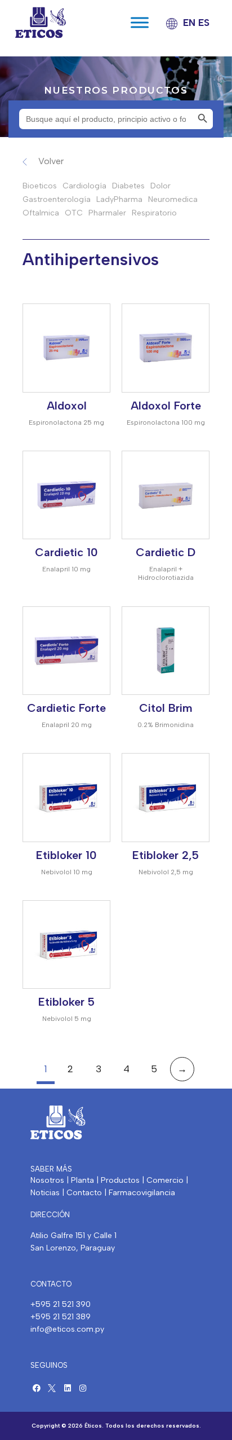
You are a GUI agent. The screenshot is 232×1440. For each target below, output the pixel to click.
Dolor (160, 186)
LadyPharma (119, 199)
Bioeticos (40, 186)
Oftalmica (41, 213)
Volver (51, 161)
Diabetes (128, 186)
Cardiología (84, 186)
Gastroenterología (57, 199)
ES (203, 22)
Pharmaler (107, 213)
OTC (74, 213)
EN (189, 22)
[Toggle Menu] (140, 22)
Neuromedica (173, 199)
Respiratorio (154, 213)
